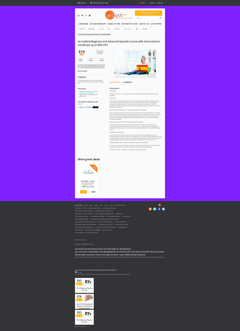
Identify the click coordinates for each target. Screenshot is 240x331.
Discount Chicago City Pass (105, 222)
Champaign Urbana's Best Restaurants (86, 224)
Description (115, 82)
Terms (112, 205)
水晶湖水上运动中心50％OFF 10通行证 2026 (87, 184)
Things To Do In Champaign (92, 230)
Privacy (106, 205)
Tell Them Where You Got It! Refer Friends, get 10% (148, 13)
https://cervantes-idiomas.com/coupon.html (88, 92)
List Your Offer (88, 205)
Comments (127, 82)
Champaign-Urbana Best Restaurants (85, 222)
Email (82, 107)
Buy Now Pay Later (129, 24)
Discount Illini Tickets (94, 208)
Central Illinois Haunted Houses (84, 211)
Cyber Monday (79, 230)
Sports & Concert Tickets (82, 216)
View (83, 192)
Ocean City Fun (114, 24)
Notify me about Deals (100, 3)
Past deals (78, 208)
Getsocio (84, 326)
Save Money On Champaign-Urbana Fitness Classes (104, 219)
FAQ (101, 205)
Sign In (152, 3)
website (80, 104)
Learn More (83, 24)
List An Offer (156, 24)
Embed (89, 107)
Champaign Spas (122, 227)
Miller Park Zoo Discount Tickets (84, 213)
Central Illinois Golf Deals (98, 216)
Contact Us (144, 24)
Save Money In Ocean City (106, 224)
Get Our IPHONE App (98, 24)
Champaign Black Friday (81, 219)
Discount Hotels (120, 205)
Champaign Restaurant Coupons (104, 211)
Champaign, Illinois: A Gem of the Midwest (86, 232)
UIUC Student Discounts (109, 208)
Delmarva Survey (107, 230)
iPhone (85, 208)
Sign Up (160, 3)
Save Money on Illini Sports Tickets (106, 227)
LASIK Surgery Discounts (113, 216)
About (96, 205)
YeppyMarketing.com (87, 244)
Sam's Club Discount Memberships (104, 213)
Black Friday (119, 213)
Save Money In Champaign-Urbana (84, 227)
